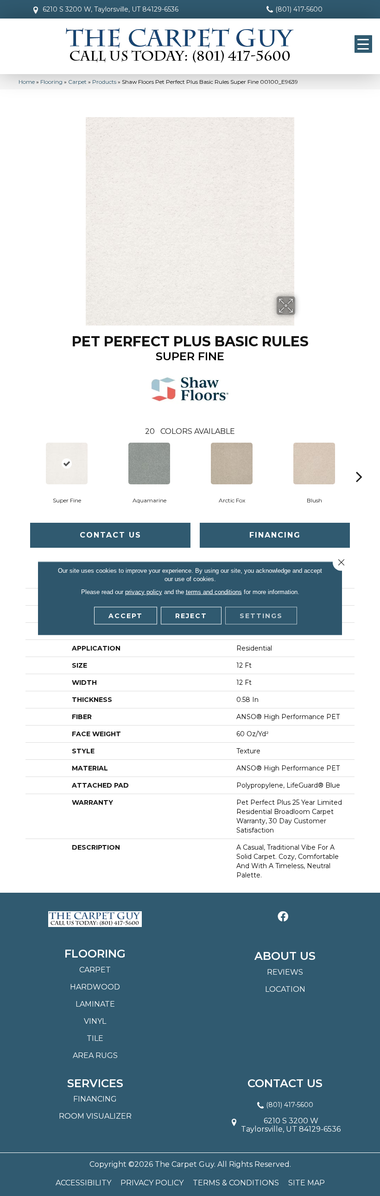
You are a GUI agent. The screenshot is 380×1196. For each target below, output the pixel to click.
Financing (275, 535)
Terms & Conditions (236, 1183)
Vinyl (95, 1021)
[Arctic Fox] (231, 463)
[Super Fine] (66, 463)
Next (359, 462)
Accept (125, 615)
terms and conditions (214, 591)
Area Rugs (95, 1055)
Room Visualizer (95, 1116)
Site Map (306, 1183)
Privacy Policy (152, 1183)
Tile (95, 1038)
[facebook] (283, 917)
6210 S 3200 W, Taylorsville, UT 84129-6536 (110, 9)
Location (285, 989)
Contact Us (110, 535)
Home (27, 81)
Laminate (95, 1004)
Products (104, 81)
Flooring (51, 81)
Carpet (77, 81)
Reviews (285, 972)
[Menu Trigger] (363, 44)
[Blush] (314, 463)
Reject (191, 615)
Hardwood (95, 987)
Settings (261, 615)
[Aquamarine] (149, 463)
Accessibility (83, 1183)
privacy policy (143, 591)
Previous (21, 462)
